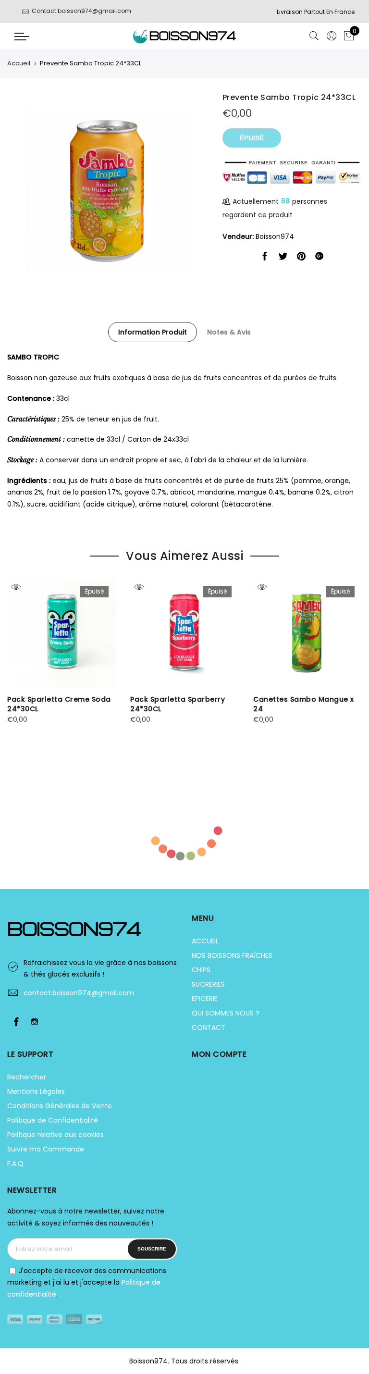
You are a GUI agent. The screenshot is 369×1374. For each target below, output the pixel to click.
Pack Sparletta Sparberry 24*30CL (177, 704)
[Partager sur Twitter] (283, 258)
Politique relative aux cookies (55, 1134)
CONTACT (208, 1027)
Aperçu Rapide (16, 587)
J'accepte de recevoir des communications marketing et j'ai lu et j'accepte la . (86, 1282)
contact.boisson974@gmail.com (79, 993)
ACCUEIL (205, 941)
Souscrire (151, 1248)
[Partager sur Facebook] (264, 258)
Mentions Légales (36, 1091)
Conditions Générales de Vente (59, 1106)
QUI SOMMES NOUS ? (225, 1013)
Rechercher (26, 1077)
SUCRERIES (208, 984)
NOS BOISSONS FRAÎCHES (232, 955)
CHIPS (201, 970)
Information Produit (152, 332)
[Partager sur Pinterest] (301, 258)
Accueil (18, 63)
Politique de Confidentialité (52, 1120)
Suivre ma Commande (45, 1149)
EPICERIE (205, 998)
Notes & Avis (229, 332)
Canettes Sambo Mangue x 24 (303, 704)
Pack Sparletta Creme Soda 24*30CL (59, 704)
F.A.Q (15, 1163)
